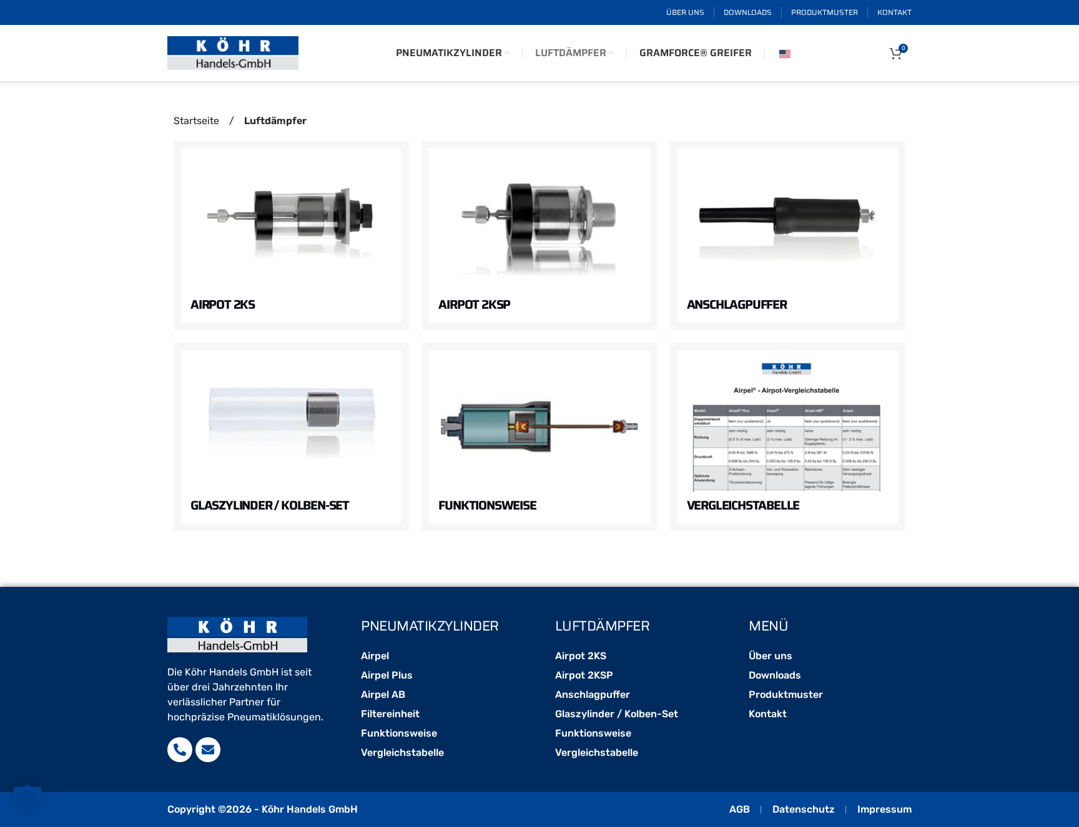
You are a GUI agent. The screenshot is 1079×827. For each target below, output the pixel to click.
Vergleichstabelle (743, 505)
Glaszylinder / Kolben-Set (269, 505)
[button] (27, 799)
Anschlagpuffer (737, 304)
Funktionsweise (487, 505)
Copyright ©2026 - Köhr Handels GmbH (262, 809)
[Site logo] (232, 52)
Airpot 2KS (222, 304)
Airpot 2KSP (474, 304)
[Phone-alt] (179, 749)
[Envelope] (207, 749)
